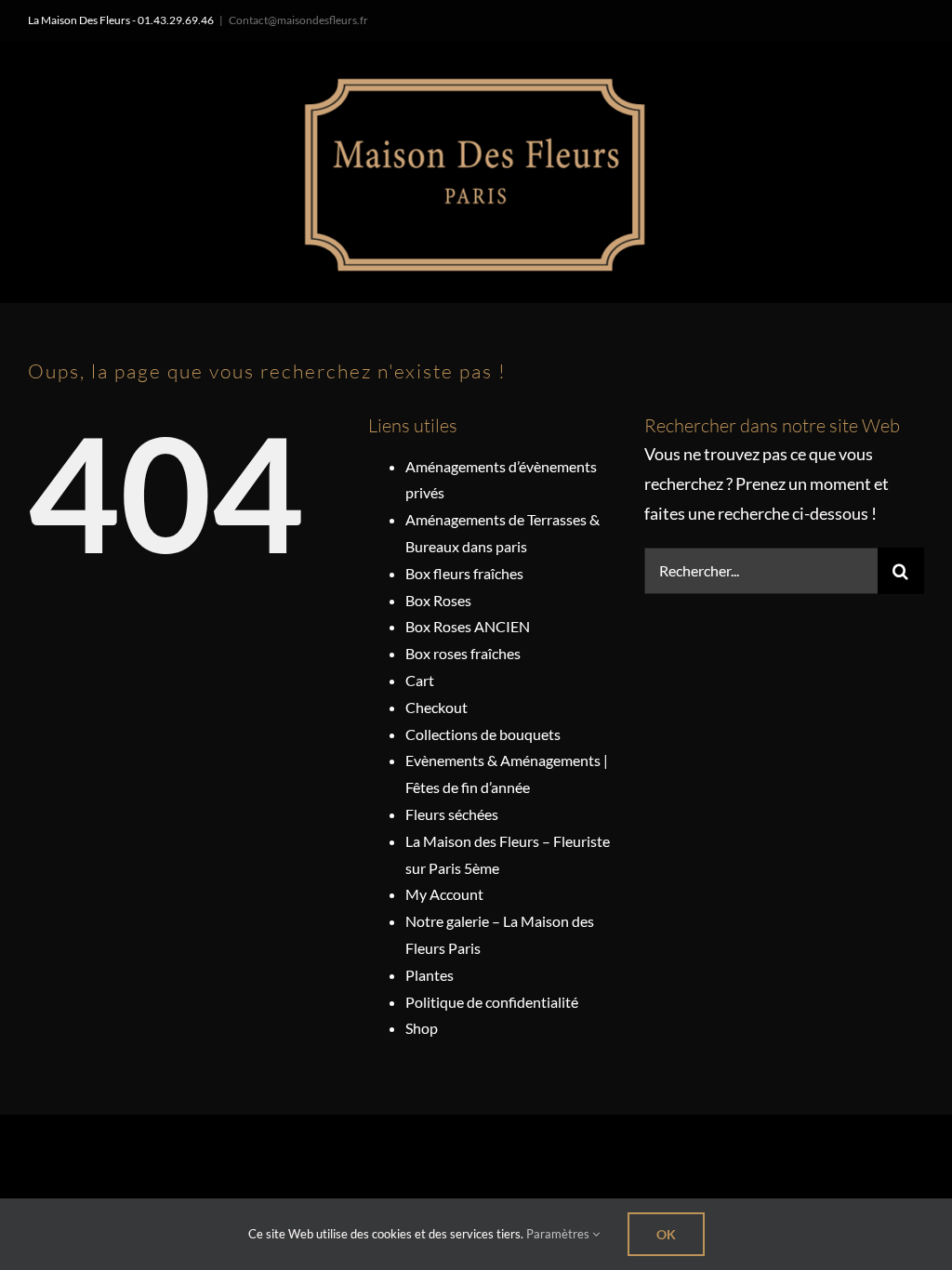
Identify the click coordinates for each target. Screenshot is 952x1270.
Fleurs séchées (451, 814)
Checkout (436, 707)
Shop (421, 1028)
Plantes (429, 975)
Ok (666, 1234)
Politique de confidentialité (491, 1002)
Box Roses (438, 600)
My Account (444, 894)
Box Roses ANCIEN (467, 626)
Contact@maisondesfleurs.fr (298, 20)
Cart (419, 680)
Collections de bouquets (483, 734)
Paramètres (559, 1233)
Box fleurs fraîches (464, 573)
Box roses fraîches (463, 653)
